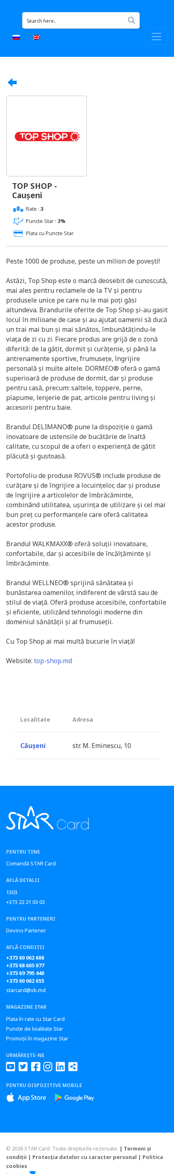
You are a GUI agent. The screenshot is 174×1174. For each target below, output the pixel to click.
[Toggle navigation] (156, 36)
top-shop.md (53, 660)
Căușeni (33, 745)
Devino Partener (26, 930)
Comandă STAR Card (31, 863)
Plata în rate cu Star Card (35, 1019)
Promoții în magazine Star (37, 1038)
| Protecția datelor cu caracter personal (82, 1157)
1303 (11, 892)
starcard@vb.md (26, 990)
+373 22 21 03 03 (25, 902)
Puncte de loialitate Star (34, 1028)
